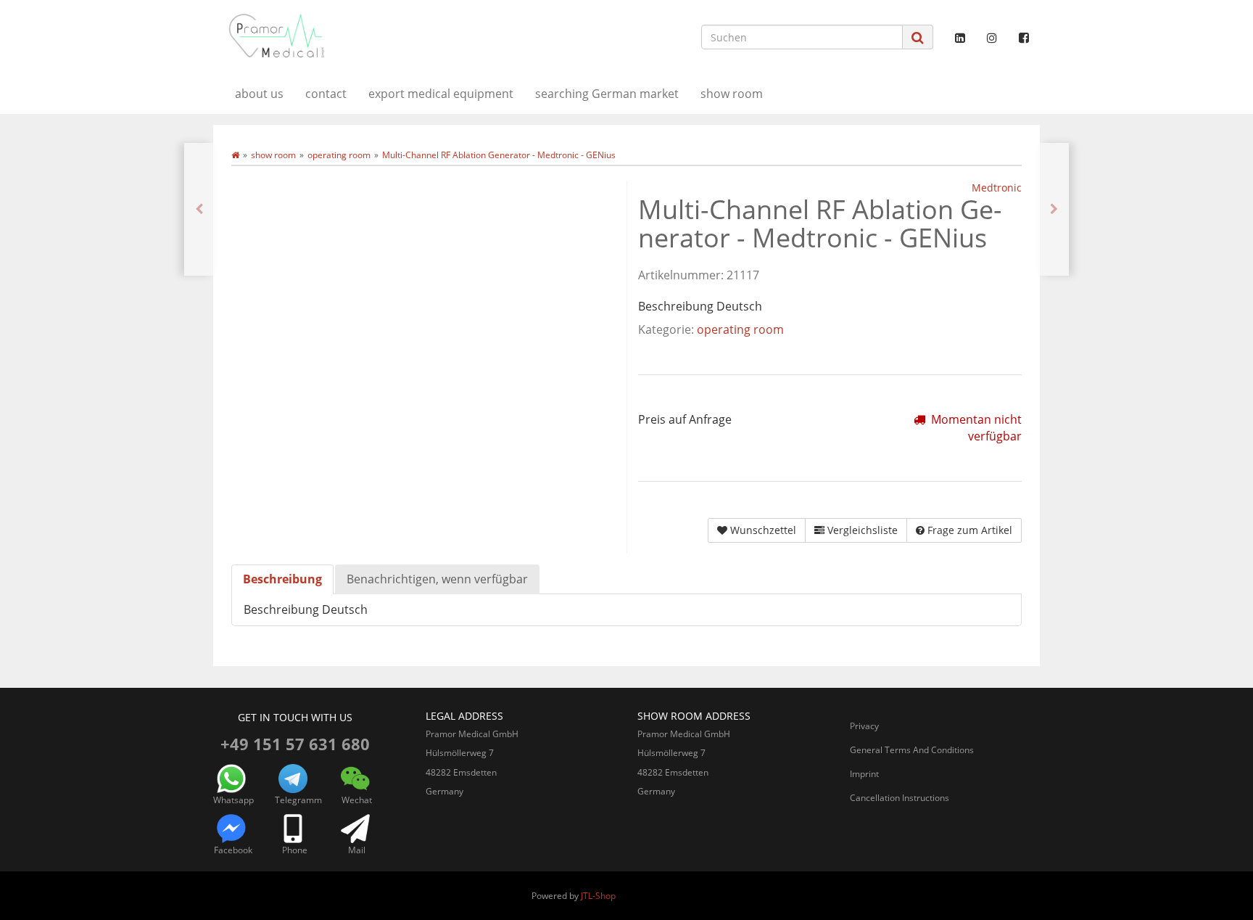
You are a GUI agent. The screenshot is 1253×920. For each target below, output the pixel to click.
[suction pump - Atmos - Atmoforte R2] (1054, 209)
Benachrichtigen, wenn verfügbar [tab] (437, 579)
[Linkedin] (960, 38)
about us (259, 94)
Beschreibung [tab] (282, 579)
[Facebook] (1024, 38)
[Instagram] (992, 38)
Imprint (864, 774)
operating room (740, 329)
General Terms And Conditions (912, 750)
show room (731, 94)
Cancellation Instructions (899, 798)
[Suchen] (917, 37)
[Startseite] (235, 155)
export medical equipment (440, 94)
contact (326, 94)
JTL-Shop (598, 896)
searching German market (607, 94)
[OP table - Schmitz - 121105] (199, 209)
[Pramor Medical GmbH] (343, 35)
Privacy (864, 726)
